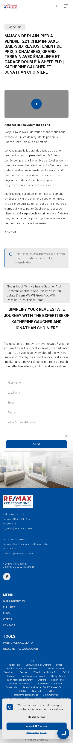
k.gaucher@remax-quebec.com (18, 528)
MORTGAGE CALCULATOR (18, 642)
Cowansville (11, 687)
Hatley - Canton (58, 676)
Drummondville (50, 695)
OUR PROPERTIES (14, 601)
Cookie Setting (36, 717)
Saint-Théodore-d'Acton (54, 687)
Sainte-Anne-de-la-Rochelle (33, 676)
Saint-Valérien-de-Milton (43, 691)
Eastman (23, 672)
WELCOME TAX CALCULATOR (20, 648)
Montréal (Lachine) (55, 668)
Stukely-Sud (21, 691)
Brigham (58, 683)
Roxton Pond (57, 680)
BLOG (6, 613)
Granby (10, 668)
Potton (59, 665)
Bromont (11, 676)
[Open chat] (63, 733)
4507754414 (9, 548)
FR (58, 6)
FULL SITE (9, 607)
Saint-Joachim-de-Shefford (38, 665)
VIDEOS (7, 619)
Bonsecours (43, 683)
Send (36, 444)
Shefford (42, 680)
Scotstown (9, 672)
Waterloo (38, 672)
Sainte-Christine (30, 687)
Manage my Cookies (38, 740)
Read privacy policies (37, 732)
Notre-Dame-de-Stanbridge (25, 695)
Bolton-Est (52, 672)
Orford (66, 672)
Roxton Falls (14, 665)
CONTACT (9, 625)
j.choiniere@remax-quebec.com (18, 553)
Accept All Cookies (36, 726)
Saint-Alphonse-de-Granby (20, 680)
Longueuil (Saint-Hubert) (20, 683)
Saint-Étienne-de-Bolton (30, 668)
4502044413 (9, 523)
